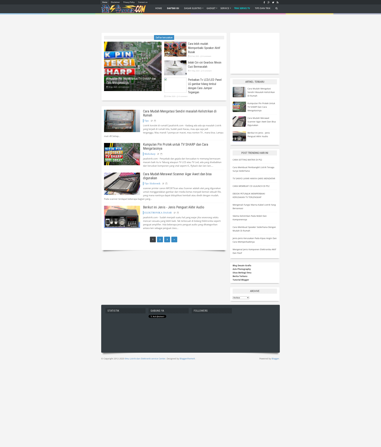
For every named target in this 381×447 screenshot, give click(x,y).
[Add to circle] (268, 2)
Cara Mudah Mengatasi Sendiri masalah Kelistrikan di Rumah (261, 92)
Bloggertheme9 (187, 358)
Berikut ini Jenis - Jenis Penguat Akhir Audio (173, 207)
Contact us (142, 2)
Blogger (275, 358)
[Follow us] (273, 2)
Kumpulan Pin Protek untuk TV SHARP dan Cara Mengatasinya (261, 107)
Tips (146, 120)
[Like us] (264, 2)
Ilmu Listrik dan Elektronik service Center (145, 358)
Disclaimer (115, 2)
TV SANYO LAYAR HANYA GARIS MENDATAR (254, 178)
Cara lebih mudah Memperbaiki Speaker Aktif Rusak (204, 48)
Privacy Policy (129, 2)
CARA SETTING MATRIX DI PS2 (247, 159)
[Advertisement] (190, 21)
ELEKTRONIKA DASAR (158, 212)
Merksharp (149, 153)
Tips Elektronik (152, 183)
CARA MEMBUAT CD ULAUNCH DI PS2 (251, 186)
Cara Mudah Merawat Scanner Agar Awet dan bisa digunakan (262, 122)
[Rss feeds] (277, 2)
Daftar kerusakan (164, 37)
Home (104, 2)
